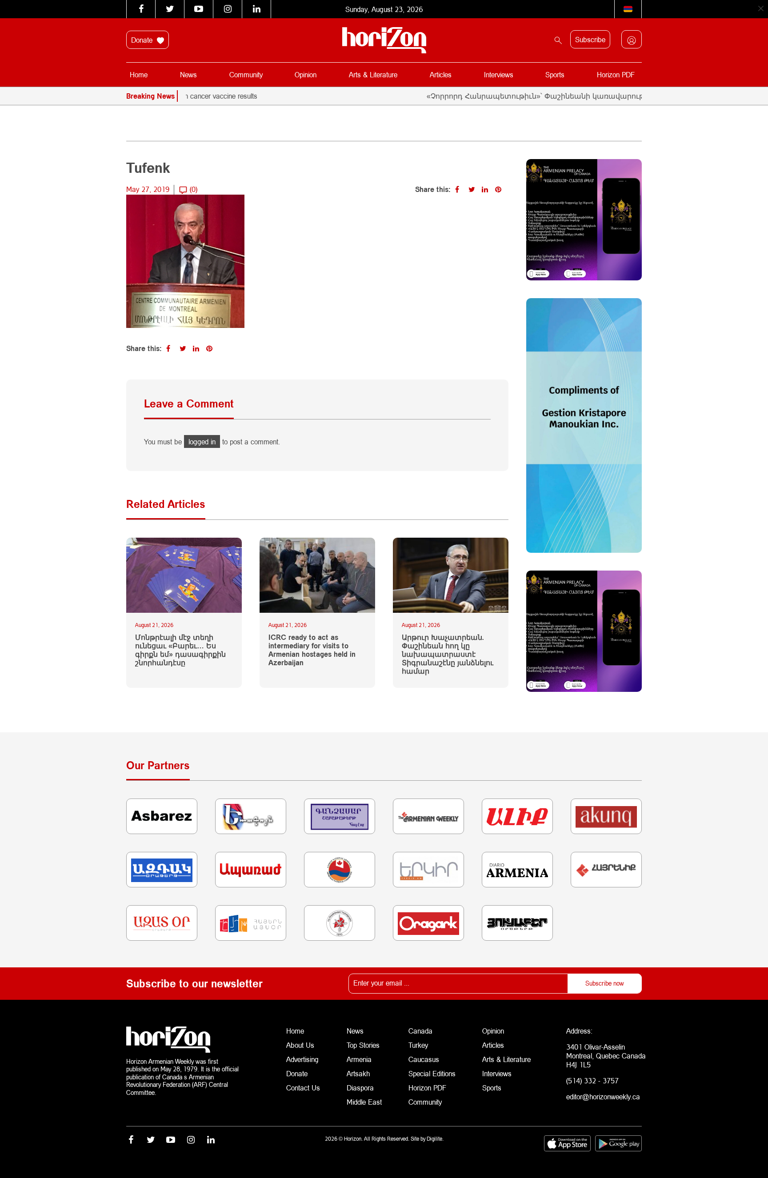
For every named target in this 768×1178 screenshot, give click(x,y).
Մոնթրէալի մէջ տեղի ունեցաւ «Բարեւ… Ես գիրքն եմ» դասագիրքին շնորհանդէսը (180, 650)
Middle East (364, 1102)
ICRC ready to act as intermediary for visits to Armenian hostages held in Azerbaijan (312, 650)
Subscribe (590, 39)
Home (139, 74)
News (188, 74)
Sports (554, 74)
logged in (202, 441)
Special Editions (432, 1073)
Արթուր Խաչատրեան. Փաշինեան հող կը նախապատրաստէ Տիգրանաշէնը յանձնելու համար (447, 654)
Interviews (498, 74)
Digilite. (435, 1138)
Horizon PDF (616, 74)
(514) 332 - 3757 (592, 1080)
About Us (300, 1045)
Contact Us (303, 1087)
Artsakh (358, 1073)
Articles (441, 74)
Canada (420, 1030)
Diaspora (360, 1087)
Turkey (418, 1045)
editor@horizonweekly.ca (603, 1096)
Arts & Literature (373, 74)
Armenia (359, 1059)
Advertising (302, 1059)
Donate (143, 40)
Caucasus (423, 1059)
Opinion (305, 74)
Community (246, 74)
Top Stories (363, 1045)
